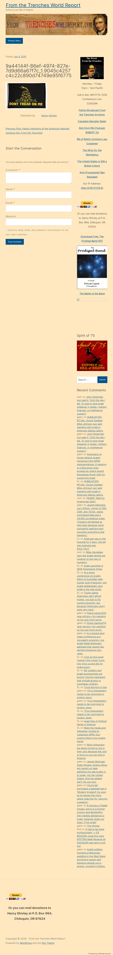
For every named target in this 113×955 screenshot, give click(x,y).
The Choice (93, 825)
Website (11, 216)
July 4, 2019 (20, 56)
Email (9, 202)
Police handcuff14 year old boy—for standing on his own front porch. (91, 616)
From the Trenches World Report (43, 5)
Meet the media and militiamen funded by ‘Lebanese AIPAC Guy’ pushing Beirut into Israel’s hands (91, 735)
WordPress (26, 943)
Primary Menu (14, 41)
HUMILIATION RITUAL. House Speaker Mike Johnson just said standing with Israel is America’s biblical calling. (90, 424)
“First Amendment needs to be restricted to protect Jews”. (91, 694)
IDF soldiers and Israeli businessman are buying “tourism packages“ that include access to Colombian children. (91, 677)
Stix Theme (48, 943)
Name (9, 189)
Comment (13, 170)
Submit (102, 379)
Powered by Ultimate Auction (99, 954)
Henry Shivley (49, 115)
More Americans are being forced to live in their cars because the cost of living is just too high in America (92, 751)
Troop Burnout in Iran (95, 687)
